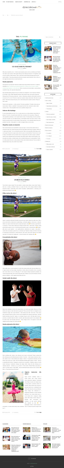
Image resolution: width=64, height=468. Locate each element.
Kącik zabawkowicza (53, 122)
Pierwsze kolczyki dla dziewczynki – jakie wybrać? (56, 437)
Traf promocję (53, 108)
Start (4, 1)
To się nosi (53, 138)
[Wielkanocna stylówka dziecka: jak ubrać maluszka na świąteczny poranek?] (26, 429)
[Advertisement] (32, 26)
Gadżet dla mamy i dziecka (53, 116)
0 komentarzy (16, 148)
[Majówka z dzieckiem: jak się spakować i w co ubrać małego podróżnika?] (48, 78)
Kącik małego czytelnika (53, 119)
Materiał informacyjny (53, 125)
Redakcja (24, 68)
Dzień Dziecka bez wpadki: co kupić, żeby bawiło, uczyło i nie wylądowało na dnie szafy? (57, 49)
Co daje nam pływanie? (22, 66)
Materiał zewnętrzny (53, 127)
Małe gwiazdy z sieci (53, 144)
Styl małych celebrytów (53, 146)
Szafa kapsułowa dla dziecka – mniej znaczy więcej (36, 445)
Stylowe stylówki (53, 149)
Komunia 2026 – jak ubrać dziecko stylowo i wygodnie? (57, 87)
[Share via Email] (40, 148)
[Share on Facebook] (36, 148)
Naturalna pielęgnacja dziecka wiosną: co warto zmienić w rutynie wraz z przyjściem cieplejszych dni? (57, 69)
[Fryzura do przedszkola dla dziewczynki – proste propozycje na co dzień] (47, 429)
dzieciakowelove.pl (33, 463)
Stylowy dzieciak (9, 1)
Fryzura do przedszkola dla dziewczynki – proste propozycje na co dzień (56, 430)
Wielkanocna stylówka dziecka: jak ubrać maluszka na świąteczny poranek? (36, 429)
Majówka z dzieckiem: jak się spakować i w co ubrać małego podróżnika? (57, 79)
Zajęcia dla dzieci (21, 180)
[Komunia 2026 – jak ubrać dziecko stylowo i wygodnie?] (48, 86)
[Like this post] (35, 148)
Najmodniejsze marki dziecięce (53, 106)
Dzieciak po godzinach (22, 64)
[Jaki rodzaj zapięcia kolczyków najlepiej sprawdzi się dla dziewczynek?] (47, 445)
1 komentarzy (16, 412)
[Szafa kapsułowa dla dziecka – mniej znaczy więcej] (26, 445)
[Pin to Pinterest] (39, 148)
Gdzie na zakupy (18, 1)
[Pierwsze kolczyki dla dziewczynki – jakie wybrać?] (47, 438)
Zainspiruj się (27, 1)
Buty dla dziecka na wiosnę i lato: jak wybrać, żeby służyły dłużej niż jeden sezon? (56, 59)
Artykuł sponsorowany (53, 97)
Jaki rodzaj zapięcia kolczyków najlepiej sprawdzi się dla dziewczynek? (56, 445)
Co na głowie (53, 133)
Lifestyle (34, 1)
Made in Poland (53, 103)
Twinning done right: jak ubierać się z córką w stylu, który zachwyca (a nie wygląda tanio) (36, 438)
